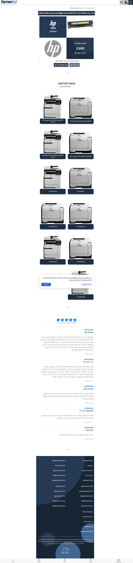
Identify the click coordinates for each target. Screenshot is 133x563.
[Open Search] (121, 2)
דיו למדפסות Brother (86, 501)
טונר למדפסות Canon (86, 506)
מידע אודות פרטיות (87, 517)
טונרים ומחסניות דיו (87, 461)
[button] (130, 2)
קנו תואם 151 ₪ (61, 64)
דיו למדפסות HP (60, 486)
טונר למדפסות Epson (59, 470)
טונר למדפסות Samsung (85, 491)
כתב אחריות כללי (88, 522)
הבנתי (46, 284)
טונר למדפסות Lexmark (58, 480)
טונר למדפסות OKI (60, 466)
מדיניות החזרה (88, 475)
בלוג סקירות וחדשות (87, 470)
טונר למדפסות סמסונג (86, 486)
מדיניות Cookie (87, 284)
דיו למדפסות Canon (59, 491)
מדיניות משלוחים (87, 526)
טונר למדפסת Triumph (58, 501)
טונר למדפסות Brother (86, 496)
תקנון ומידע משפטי (87, 512)
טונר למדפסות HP (87, 480)
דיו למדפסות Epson (59, 496)
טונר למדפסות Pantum (58, 506)
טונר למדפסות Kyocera (58, 461)
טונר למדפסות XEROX (59, 475)
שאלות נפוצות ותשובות (86, 531)
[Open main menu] (130, 2)
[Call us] (126, 2)
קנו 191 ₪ (75, 64)
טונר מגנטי (89, 466)
